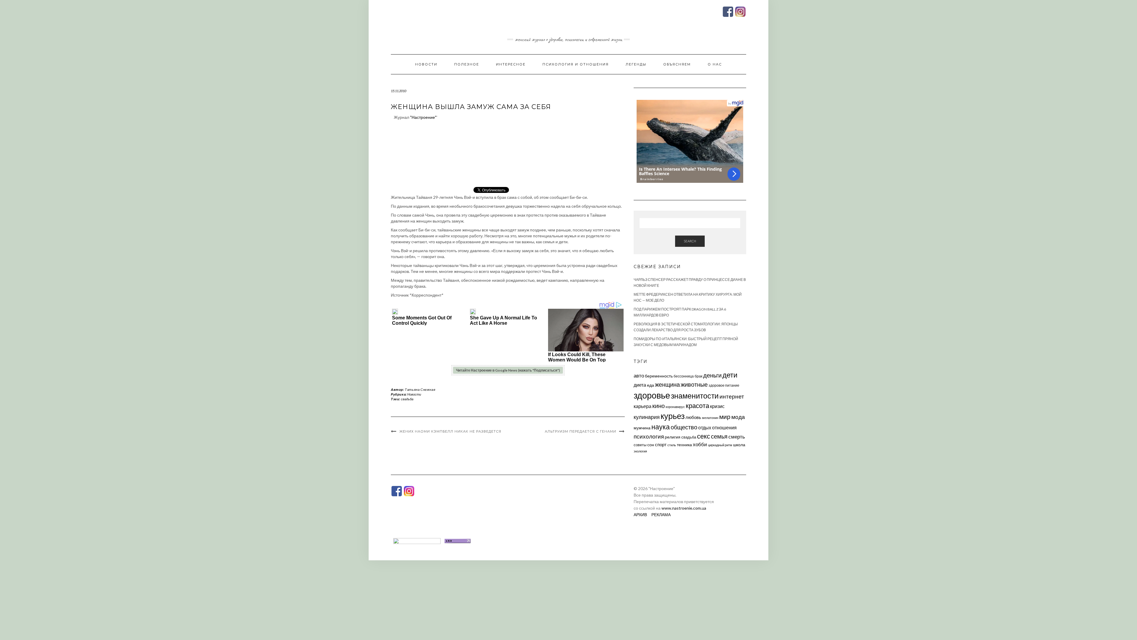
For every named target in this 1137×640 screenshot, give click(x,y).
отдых (704, 427)
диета (640, 385)
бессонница (684, 376)
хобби (700, 444)
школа (739, 444)
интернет (732, 396)
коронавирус (675, 407)
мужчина (642, 427)
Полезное (466, 64)
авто (639, 375)
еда (650, 385)
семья (719, 436)
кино (658, 405)
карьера (642, 406)
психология (649, 436)
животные (694, 384)
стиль (671, 445)
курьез (673, 416)
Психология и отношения (575, 64)
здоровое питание (724, 385)
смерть (736, 436)
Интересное (511, 64)
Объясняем (677, 64)
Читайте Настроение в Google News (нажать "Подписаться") (508, 370)
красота (697, 405)
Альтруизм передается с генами (580, 431)
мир (724, 416)
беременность (659, 375)
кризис (717, 406)
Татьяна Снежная (420, 389)
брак (698, 376)
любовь (693, 417)
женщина (667, 384)
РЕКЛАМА (661, 514)
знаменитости (695, 395)
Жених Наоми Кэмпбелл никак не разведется (450, 431)
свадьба (407, 399)
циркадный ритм (720, 445)
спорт (661, 444)
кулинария (647, 417)
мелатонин (710, 418)
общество (684, 427)
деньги (712, 375)
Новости (426, 64)
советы (640, 444)
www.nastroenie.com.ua (683, 508)
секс (703, 436)
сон (650, 444)
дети (729, 374)
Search (690, 241)
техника (684, 444)
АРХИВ (640, 514)
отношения (724, 427)
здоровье (652, 395)
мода (738, 416)
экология (640, 451)
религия (672, 437)
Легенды (636, 64)
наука (660, 427)
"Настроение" (423, 117)
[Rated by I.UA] (417, 540)
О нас (715, 64)
